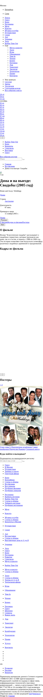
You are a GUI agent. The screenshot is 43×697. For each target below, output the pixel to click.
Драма (2, 218)
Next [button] (2, 225)
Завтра (7, 84)
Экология (13, 69)
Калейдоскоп (10, 631)
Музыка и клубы (11, 31)
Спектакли (9, 148)
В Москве (9, 467)
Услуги (8, 643)
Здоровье (8, 39)
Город (7, 20)
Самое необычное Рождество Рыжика (19, 448)
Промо (12, 74)
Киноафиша (10, 480)
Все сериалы (10, 486)
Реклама (8, 670)
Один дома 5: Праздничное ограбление (16, 447)
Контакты (14, 76)
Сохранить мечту (33, 449)
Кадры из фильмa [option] (15, 222)
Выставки (9, 150)
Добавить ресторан (12, 503)
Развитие (8, 557)
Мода (7, 26)
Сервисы (8, 613)
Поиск (7, 18)
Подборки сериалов (13, 491)
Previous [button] (4, 220)
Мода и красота (16, 48)
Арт (6, 37)
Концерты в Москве (13, 522)
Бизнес (12, 61)
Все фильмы (10, 166)
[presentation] (1, 137)
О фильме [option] (4, 222)
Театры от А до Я (12, 580)
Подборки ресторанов (14, 505)
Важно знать (10, 615)
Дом (11, 65)
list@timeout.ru (35, 694)
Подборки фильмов (13, 488)
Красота (8, 28)
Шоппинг (9, 611)
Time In (12, 56)
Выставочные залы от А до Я (17, 540)
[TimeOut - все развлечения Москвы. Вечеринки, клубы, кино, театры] (5, 3)
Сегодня (8, 82)
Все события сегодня (8, 157)
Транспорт (14, 67)
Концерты (9, 146)
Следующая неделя (12, 88)
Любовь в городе (12, 471)
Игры (12, 52)
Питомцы (13, 63)
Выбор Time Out (11, 43)
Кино (7, 22)
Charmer (11, 696)
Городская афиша (12, 474)
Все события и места (13, 90)
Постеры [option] (25, 222)
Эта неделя (9, 86)
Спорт (7, 35)
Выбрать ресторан (12, 497)
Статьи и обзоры (11, 482)
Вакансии (9, 672)
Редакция (8, 668)
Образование (15, 54)
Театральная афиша (13, 582)
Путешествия (10, 33)
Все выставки (10, 536)
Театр (12, 50)
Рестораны (9, 24)
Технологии (14, 71)
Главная (8, 164)
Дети (7, 41)
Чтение (12, 58)
